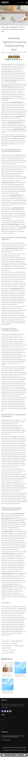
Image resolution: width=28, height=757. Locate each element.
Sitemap (15, 750)
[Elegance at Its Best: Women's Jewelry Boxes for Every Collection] (7, 668)
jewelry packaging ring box (16, 641)
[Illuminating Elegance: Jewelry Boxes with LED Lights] (20, 668)
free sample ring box (6, 648)
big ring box (14, 643)
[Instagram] (10, 711)
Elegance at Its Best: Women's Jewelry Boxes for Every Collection (7, 675)
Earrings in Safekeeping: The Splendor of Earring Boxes (7, 692)
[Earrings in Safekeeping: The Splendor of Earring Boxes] (7, 684)
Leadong (24, 750)
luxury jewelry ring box (7, 645)
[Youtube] (8, 711)
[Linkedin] (5, 711)
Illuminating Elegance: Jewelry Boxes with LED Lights (20, 675)
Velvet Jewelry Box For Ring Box (9, 650)
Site (18, 54)
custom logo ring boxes (19, 645)
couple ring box (5, 641)
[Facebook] (2, 711)
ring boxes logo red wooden (8, 652)
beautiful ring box (5, 643)
